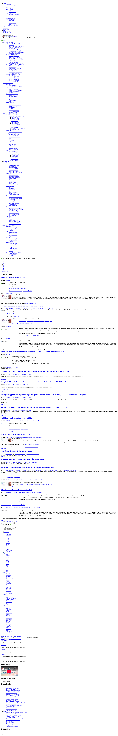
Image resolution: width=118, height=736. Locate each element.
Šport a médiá (32, 437)
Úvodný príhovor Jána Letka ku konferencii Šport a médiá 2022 (23, 459)
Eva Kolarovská (16, 316)
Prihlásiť (2, 639)
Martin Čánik (9, 326)
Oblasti (2, 636)
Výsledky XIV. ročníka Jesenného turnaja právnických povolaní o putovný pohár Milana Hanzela (35, 371)
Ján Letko (8, 462)
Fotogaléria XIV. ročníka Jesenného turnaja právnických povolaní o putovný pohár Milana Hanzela (35, 382)
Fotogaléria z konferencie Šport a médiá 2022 (16, 451)
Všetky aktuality (4, 271)
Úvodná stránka (27, 374)
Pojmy (8, 636)
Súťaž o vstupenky (12, 313)
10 (10, 367)
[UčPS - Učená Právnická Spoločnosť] (1, 40)
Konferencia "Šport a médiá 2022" (29, 336)
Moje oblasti (3, 645)
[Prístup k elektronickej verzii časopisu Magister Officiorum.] (4, 40)
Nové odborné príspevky (20, 454)
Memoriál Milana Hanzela (18, 374)
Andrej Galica (9, 454)
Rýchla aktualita (16, 420)
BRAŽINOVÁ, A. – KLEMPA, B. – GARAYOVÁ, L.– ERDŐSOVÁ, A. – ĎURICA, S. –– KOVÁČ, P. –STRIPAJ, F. (32, 308)
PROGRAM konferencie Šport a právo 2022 (13, 277)
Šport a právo (30, 420)
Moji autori (3, 654)
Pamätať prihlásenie (33, 637)
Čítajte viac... (3, 379)
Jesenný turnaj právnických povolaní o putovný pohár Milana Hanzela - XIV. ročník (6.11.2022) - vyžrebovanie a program (43, 395)
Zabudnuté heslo (17, 639)
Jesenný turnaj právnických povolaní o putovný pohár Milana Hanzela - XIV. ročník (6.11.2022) (34, 407)
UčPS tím (8, 280)
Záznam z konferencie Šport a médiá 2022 (20, 291)
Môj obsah (3, 658)
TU (5, 402)
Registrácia (11, 639)
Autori (11, 636)
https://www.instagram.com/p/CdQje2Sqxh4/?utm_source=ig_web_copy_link (35, 321)
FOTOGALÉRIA (5, 389)
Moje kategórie (4, 640)
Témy (5, 636)
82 (12, 367)
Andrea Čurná (9, 293)
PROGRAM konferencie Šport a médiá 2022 (24, 323)
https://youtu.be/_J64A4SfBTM (31, 303)
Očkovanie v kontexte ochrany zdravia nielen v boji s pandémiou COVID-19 (22, 306)
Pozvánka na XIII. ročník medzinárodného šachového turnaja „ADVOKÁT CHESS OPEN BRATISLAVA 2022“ (32, 351)
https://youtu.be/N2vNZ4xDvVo (32, 301)
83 (14, 367)
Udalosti (19, 636)
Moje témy (3, 649)
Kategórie (15, 636)
